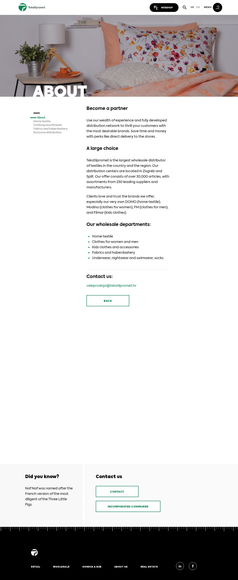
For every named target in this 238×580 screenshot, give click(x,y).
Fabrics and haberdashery (50, 129)
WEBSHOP (167, 8)
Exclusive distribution (47, 132)
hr (192, 7)
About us (121, 566)
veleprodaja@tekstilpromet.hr (111, 285)
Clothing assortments (47, 125)
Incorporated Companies (128, 506)
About (41, 117)
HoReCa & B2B (92, 566)
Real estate (149, 566)
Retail (35, 566)
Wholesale (61, 566)
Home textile (42, 121)
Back (108, 301)
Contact (117, 492)
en (198, 7)
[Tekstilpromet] (34, 556)
